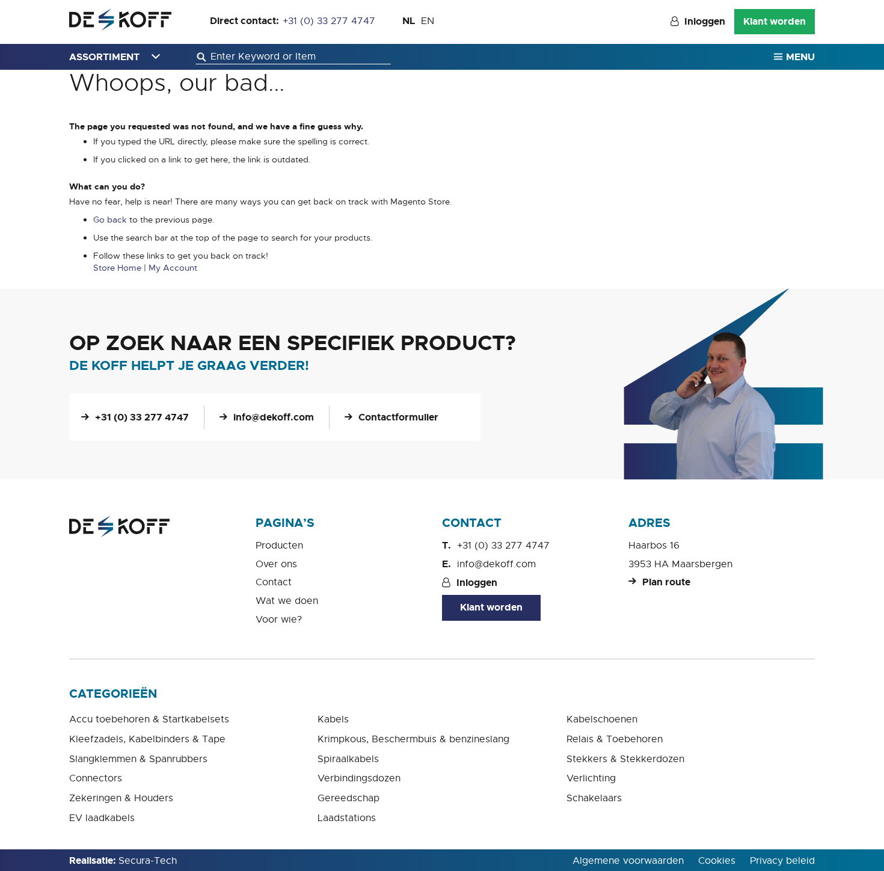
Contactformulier (398, 417)
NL (408, 20)
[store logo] (120, 19)
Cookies (716, 861)
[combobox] (293, 56)
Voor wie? (279, 620)
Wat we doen (287, 601)
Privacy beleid (782, 861)
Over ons (276, 564)
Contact (274, 582)
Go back (110, 219)
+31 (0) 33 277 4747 (329, 21)
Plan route (666, 582)
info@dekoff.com (273, 417)
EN (427, 21)
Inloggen (704, 21)
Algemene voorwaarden (628, 861)
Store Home (117, 267)
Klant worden (774, 21)
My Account (173, 267)
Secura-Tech (147, 861)
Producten (279, 546)
